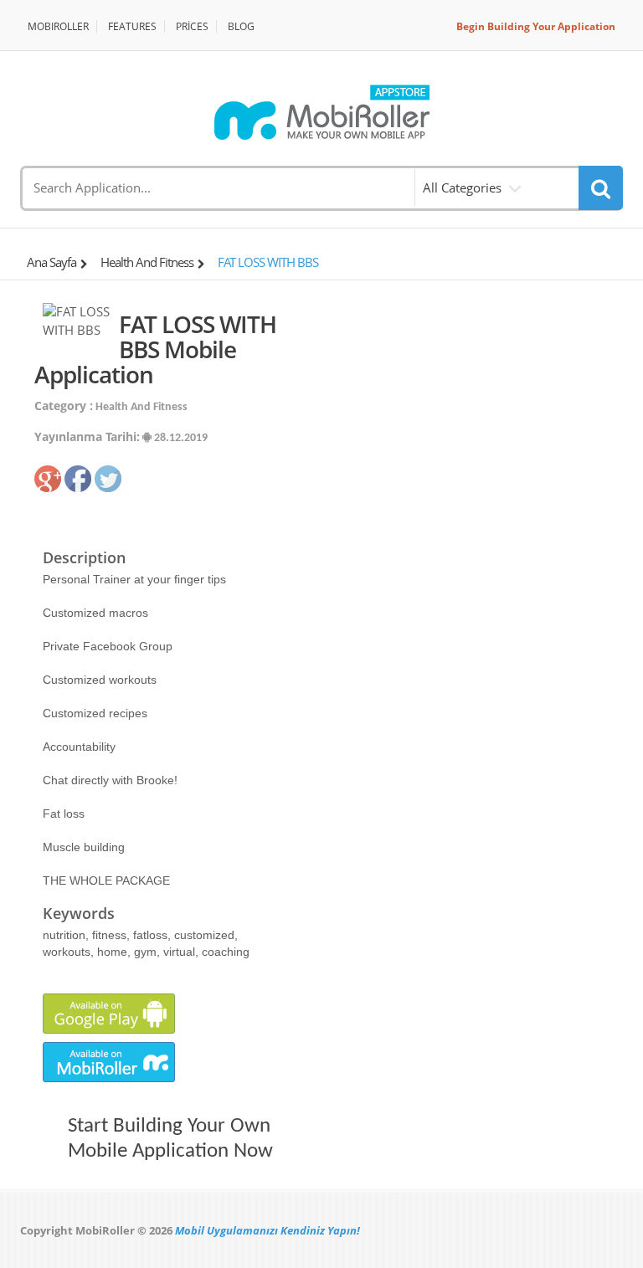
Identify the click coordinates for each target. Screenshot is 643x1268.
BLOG (241, 26)
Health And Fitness (146, 262)
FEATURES (132, 26)
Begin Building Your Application (535, 26)
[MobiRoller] (321, 112)
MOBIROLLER (58, 26)
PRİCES (192, 26)
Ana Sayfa (51, 262)
